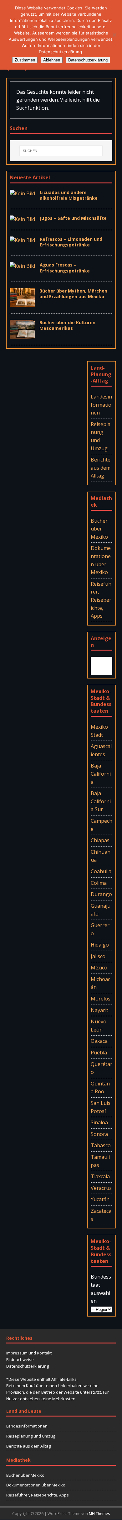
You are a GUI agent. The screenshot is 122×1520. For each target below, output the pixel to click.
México (99, 967)
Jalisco (98, 956)
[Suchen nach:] (61, 150)
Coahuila (101, 871)
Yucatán (100, 1199)
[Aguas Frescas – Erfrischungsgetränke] (22, 265)
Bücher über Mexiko (99, 528)
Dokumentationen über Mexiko (101, 560)
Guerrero (100, 929)
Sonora (99, 1134)
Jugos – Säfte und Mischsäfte (73, 218)
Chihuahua (100, 855)
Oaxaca (99, 1040)
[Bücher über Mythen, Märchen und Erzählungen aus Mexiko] (22, 302)
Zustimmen (25, 60)
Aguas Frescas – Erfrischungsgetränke (65, 267)
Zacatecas (101, 1214)
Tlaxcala (100, 1176)
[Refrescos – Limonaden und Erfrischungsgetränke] (22, 240)
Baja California (101, 773)
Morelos (100, 998)
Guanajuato (100, 909)
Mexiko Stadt (99, 730)
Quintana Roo (100, 1087)
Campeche (101, 824)
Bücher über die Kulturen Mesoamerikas (67, 325)
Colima (99, 882)
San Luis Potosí (100, 1107)
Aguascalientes (101, 750)
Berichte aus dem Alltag (100, 467)
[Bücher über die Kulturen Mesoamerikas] (22, 334)
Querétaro (101, 1068)
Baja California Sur (101, 801)
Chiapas (100, 840)
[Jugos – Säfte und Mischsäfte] (22, 219)
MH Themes (99, 1513)
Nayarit (99, 1010)
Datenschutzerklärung (27, 1366)
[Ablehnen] (114, 35)
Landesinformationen (101, 404)
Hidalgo (100, 944)
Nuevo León (98, 1025)
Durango (101, 894)
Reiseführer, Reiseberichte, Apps (101, 599)
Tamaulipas (100, 1161)
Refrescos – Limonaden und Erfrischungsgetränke (71, 242)
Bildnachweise (20, 1359)
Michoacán (100, 983)
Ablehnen (51, 60)
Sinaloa (99, 1122)
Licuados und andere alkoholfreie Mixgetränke (69, 195)
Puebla (99, 1052)
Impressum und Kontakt (29, 1353)
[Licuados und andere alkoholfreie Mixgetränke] (22, 193)
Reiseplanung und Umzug (100, 436)
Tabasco (101, 1145)
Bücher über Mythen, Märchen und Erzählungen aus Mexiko (73, 293)
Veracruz (101, 1188)
